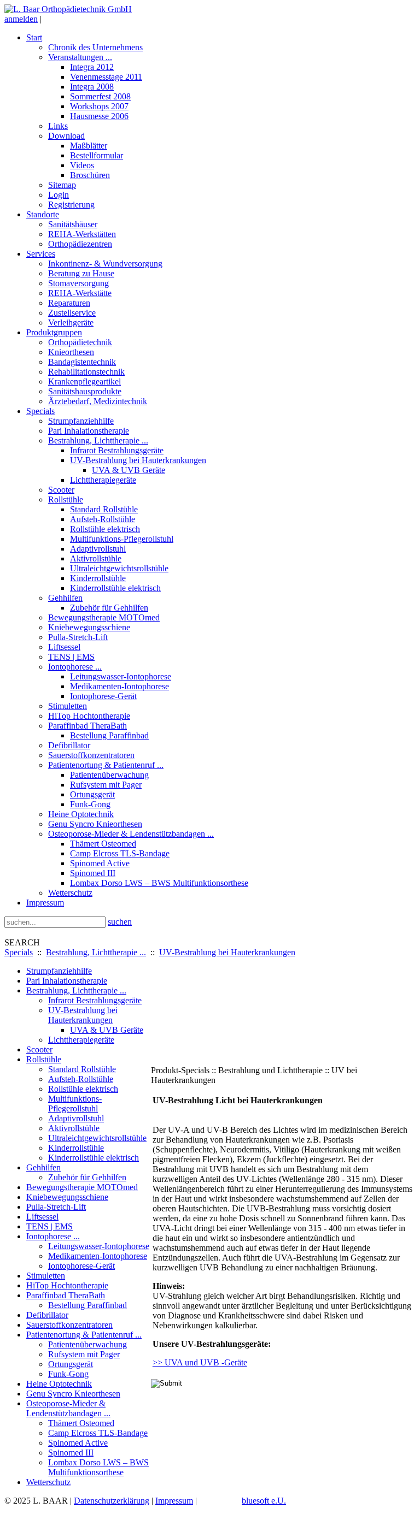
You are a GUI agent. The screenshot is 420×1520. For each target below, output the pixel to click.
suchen (120, 921)
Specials (18, 952)
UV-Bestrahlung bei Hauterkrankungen (227, 952)
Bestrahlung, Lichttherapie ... (96, 952)
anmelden (21, 18)
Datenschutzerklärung (111, 1500)
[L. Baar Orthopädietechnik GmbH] (68, 9)
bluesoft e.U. (264, 1500)
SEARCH (22, 942)
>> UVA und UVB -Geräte (200, 1362)
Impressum (174, 1500)
